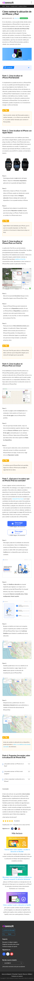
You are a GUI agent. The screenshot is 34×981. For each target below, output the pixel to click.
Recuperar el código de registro (9, 942)
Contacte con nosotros (17, 976)
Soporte (20, 974)
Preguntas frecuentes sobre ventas (10, 944)
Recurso (7, 6)
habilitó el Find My (20, 259)
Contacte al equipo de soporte (9, 946)
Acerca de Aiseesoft (6, 974)
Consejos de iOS (14, 6)
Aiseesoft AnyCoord (17, 499)
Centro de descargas (9, 930)
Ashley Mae (16, 18)
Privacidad (14, 974)
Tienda (9, 934)
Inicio (3, 6)
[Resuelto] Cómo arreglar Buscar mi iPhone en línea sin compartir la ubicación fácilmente (17, 878)
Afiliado (30, 974)
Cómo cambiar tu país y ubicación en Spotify (17, 905)
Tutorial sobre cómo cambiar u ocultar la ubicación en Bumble (17, 850)
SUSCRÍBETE (7, 963)
